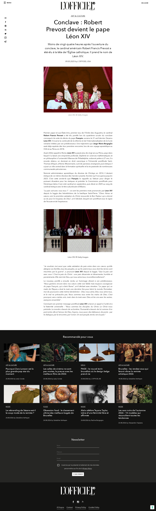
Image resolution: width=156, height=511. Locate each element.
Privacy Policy (87, 468)
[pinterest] (5, 26)
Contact (70, 507)
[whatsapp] (5, 38)
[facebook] (5, 22)
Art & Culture (78, 16)
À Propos (60, 507)
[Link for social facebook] (73, 502)
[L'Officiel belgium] (78, 6)
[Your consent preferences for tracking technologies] (152, 507)
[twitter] (5, 34)
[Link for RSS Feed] (83, 502)
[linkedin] (5, 30)
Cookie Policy (94, 507)
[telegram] (5, 42)
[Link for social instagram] (78, 502)
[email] (5, 18)
